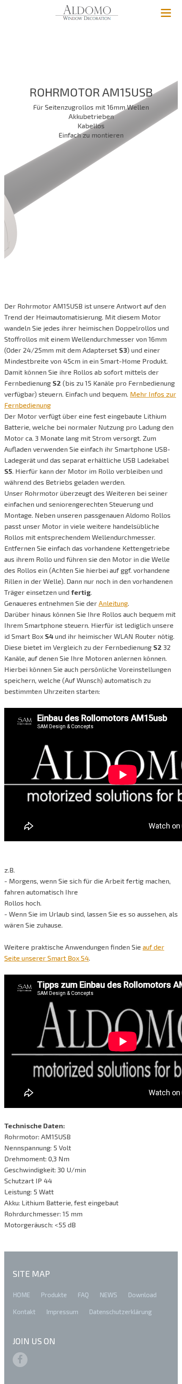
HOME (21, 1294)
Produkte (54, 1294)
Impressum (62, 1311)
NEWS (108, 1294)
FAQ (83, 1294)
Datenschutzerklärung (120, 1311)
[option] (91, 152)
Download (142, 1294)
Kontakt (24, 1311)
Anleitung (113, 603)
